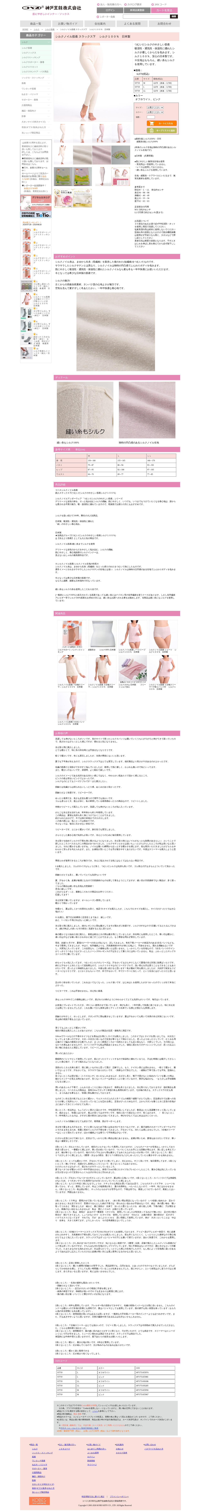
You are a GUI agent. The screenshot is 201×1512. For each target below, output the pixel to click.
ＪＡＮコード (64, 1449)
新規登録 (91, 1461)
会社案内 (120, 1445)
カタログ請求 (121, 1453)
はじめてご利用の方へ (96, 1449)
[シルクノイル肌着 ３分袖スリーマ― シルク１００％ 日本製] (102, 683)
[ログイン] (110, 12)
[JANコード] (164, 5)
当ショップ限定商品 (40, 1492)
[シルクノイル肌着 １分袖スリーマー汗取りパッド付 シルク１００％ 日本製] (27, 304)
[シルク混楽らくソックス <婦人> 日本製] (27, 358)
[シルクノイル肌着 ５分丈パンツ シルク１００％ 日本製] (72, 720)
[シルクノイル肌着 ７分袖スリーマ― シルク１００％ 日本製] (72, 683)
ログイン (91, 1457)
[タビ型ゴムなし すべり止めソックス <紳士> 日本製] (27, 318)
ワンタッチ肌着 (38, 1461)
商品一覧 (34, 1445)
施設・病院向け (38, 1476)
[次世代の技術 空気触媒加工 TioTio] (36, 218)
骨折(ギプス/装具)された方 (43, 1488)
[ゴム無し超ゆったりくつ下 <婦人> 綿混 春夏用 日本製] (27, 291)
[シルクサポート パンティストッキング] (27, 240)
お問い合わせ (150, 1445)
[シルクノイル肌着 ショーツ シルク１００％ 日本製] (163, 648)
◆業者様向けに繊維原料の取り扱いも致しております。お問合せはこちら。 (35, 161)
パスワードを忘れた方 (153, 1449)
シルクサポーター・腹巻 (33, 62)
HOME (25, 29)
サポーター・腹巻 (39, 1468)
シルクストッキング (31, 57)
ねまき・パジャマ (39, 1465)
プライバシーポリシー (119, 1496)
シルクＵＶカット (30, 67)
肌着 (34, 1457)
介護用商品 (36, 1472)
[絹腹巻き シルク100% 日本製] (102, 648)
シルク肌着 (49, 29)
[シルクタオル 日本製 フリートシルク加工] (133, 683)
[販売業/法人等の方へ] (110, 5)
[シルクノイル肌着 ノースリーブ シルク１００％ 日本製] (133, 648)
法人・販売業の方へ (67, 1445)
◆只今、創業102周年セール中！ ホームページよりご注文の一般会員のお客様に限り (35, 173)
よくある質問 (93, 1453)
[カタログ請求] (137, 5)
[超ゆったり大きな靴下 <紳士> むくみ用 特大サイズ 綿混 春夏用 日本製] (27, 344)
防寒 (34, 1480)
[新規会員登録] (137, 12)
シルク (36, 29)
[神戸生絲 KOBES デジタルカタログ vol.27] (36, 210)
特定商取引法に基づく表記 (93, 1496)
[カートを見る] (164, 12)
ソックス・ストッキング (42, 1453)
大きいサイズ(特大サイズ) (43, 1484)
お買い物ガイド (94, 1445)
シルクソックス (29, 52)
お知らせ (119, 1449)
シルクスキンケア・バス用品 (35, 71)
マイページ (92, 1465)
